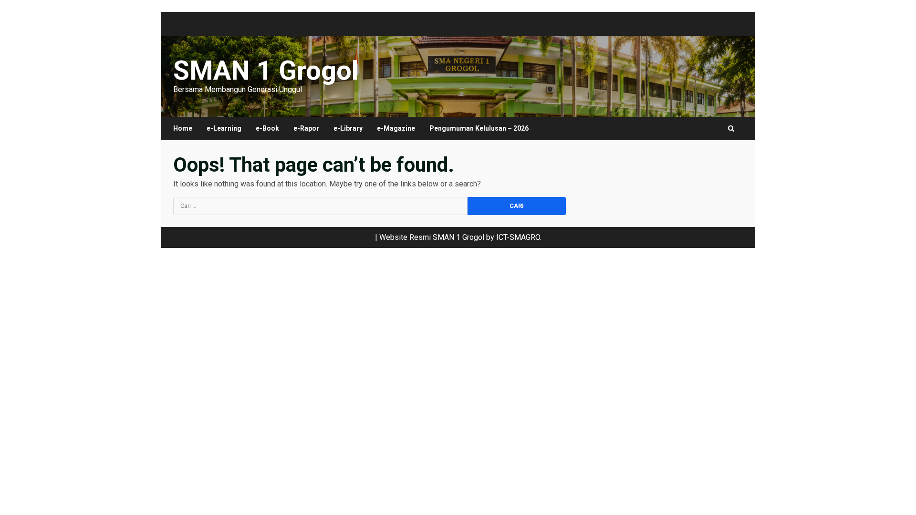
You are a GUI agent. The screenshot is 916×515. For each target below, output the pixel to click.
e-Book (267, 128)
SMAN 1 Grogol (265, 70)
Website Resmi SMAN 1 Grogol (431, 237)
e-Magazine (396, 128)
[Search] (731, 129)
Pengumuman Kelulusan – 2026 (479, 128)
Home (182, 128)
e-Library (348, 128)
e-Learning (224, 128)
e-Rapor (306, 128)
